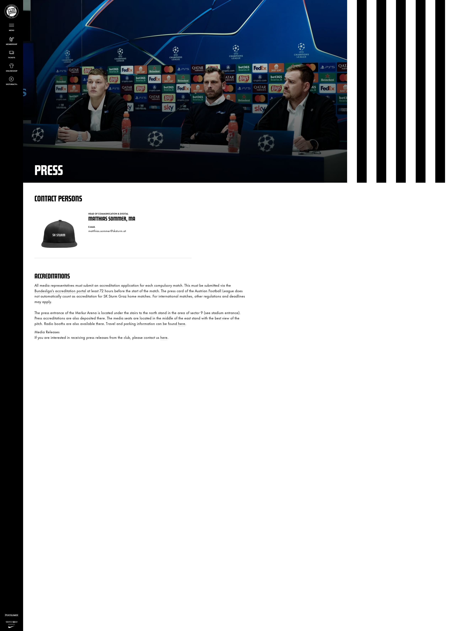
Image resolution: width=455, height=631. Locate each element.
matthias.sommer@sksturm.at (107, 230)
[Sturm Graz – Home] (11, 11)
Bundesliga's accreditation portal (60, 290)
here (181, 323)
